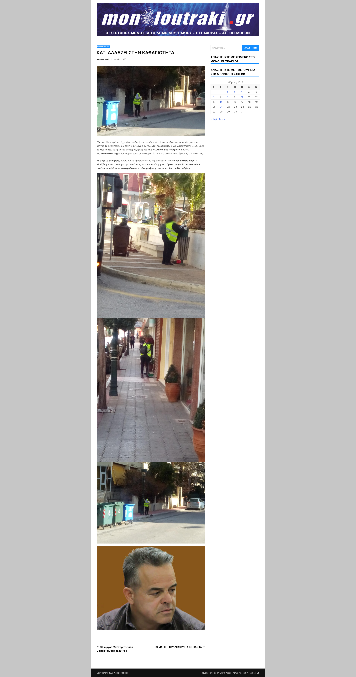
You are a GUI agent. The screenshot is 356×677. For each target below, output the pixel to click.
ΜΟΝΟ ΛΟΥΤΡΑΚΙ (103, 47)
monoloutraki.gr (121, 673)
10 (242, 97)
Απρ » (222, 119)
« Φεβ (214, 119)
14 (221, 102)
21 (221, 106)
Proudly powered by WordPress (215, 673)
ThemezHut (253, 673)
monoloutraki (103, 59)
